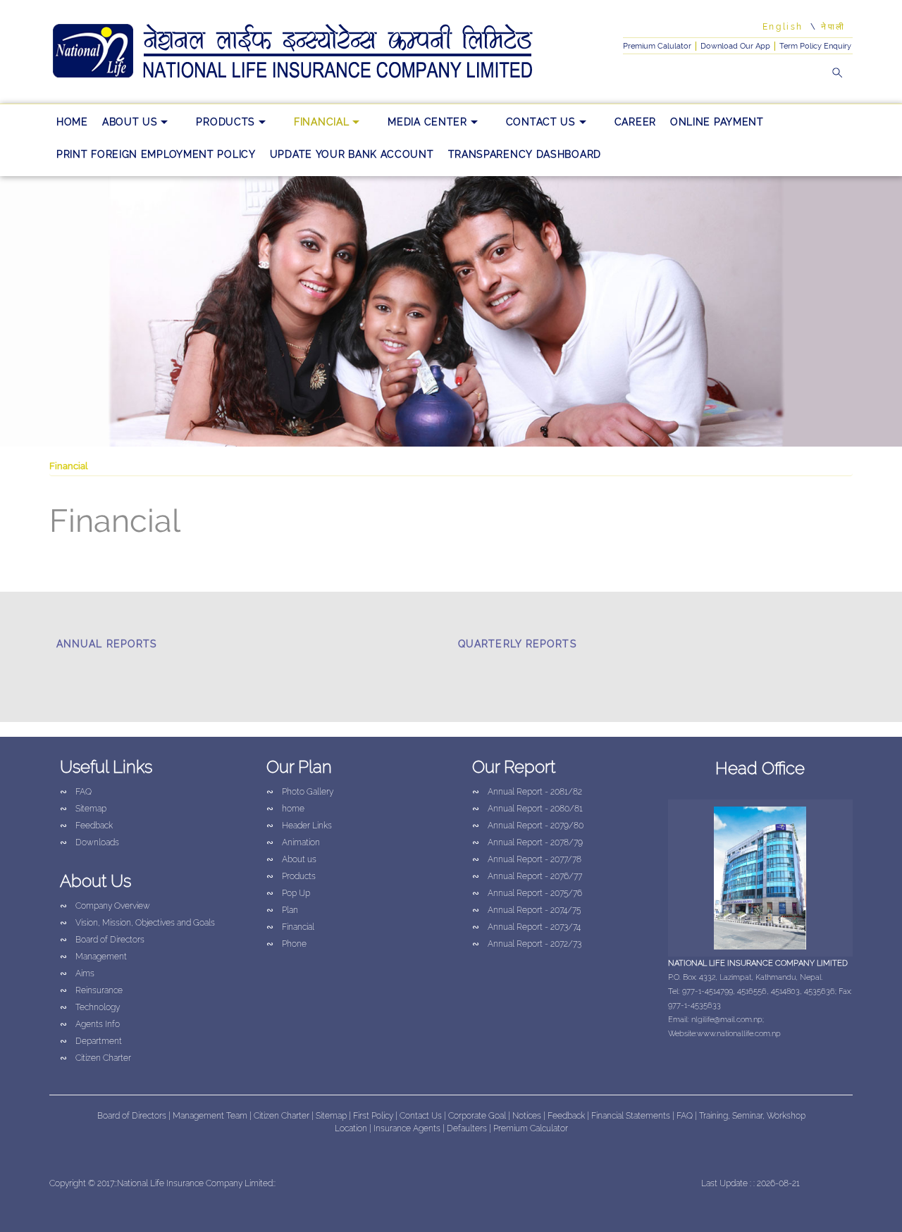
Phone (286, 944)
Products (225, 121)
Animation (293, 842)
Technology (90, 1007)
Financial (321, 121)
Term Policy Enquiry (815, 46)
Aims (77, 973)
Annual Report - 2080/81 (527, 809)
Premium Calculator (530, 1128)
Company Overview (105, 906)
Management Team (210, 1116)
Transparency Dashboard (524, 154)
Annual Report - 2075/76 (527, 893)
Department (91, 1041)
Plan (282, 910)
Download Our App (735, 46)
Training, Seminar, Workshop (752, 1116)
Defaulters (468, 1128)
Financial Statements (630, 1116)
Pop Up (288, 893)
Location (352, 1128)
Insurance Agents (408, 1128)
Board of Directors (102, 940)
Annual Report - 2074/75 (526, 910)
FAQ (76, 792)
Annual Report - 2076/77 (527, 876)
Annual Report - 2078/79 (527, 842)
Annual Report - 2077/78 (526, 859)
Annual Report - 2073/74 (526, 927)
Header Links (299, 825)
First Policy (374, 1116)
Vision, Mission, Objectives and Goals (137, 923)
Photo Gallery (299, 792)
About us (130, 121)
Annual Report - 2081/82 (527, 792)
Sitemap (83, 809)
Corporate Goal (478, 1116)
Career (635, 121)
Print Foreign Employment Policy (156, 154)
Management (93, 957)
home (72, 121)
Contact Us (541, 121)
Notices (526, 1116)
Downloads (89, 842)
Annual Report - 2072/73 (526, 944)
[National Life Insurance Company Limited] (313, 51)
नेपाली (833, 27)
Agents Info (90, 1024)
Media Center (427, 121)
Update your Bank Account (352, 154)
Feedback (86, 825)
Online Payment (717, 121)
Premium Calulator (657, 46)
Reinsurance (91, 990)
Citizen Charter (95, 1058)
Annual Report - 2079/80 (527, 825)
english (782, 27)
